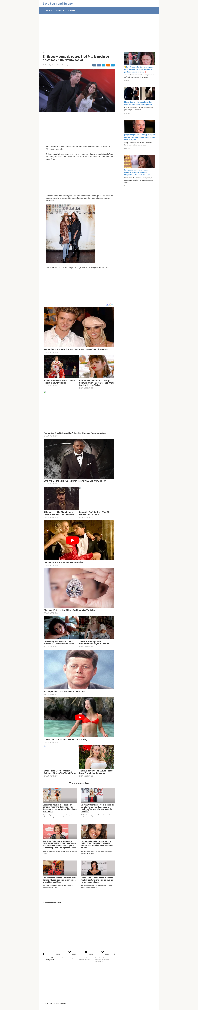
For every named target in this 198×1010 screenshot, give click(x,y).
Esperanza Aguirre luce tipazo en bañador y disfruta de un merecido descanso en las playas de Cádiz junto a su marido (60, 808)
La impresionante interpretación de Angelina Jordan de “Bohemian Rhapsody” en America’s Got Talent (137, 172)
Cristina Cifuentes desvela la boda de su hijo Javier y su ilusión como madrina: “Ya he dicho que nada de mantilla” (97, 808)
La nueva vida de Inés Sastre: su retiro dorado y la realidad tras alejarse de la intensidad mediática (60, 880)
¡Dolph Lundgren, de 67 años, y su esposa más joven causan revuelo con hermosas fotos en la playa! (139, 137)
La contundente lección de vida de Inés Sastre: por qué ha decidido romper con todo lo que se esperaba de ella (97, 844)
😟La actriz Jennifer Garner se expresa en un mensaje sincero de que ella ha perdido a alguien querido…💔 (139, 69)
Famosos (48, 10)
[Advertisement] (99, 31)
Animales (71, 10)
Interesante (60, 10)
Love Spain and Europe (58, 3)
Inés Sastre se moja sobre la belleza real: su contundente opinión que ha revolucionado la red (97, 880)
